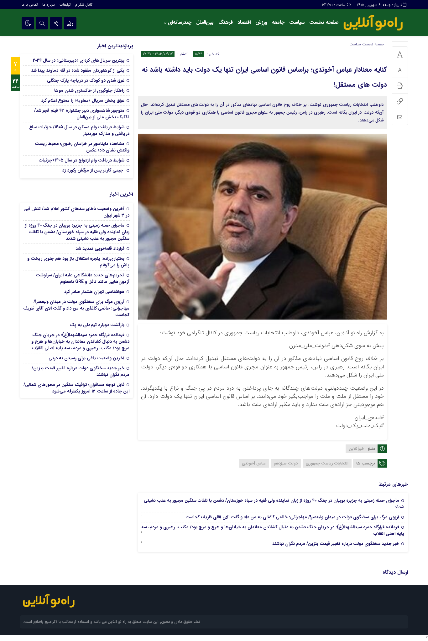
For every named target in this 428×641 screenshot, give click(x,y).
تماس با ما (30, 5)
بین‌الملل (205, 22)
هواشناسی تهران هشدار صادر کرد (94, 291)
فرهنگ (225, 22)
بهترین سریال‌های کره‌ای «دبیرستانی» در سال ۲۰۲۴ (78, 60)
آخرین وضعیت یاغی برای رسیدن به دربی (86, 358)
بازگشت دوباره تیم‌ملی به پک (97, 324)
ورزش (261, 22)
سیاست (297, 22)
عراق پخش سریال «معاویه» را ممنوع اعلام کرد (82, 100)
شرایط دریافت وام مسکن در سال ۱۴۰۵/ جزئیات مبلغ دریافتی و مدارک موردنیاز (79, 130)
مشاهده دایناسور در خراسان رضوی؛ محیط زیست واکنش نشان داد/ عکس (82, 147)
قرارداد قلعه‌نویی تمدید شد (100, 248)
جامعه (278, 22)
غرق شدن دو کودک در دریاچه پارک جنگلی (85, 80)
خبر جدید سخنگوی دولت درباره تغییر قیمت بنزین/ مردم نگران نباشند (335, 543)
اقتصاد (244, 22)
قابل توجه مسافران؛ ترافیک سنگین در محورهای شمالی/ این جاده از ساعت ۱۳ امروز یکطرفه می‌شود (76, 388)
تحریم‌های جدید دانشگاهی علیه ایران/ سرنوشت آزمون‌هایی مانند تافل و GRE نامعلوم (82, 278)
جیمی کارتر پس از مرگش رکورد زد (93, 170)
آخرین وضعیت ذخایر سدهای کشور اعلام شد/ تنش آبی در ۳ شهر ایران (76, 212)
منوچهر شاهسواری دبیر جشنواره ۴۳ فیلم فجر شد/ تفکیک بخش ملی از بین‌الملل (81, 114)
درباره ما (48, 5)
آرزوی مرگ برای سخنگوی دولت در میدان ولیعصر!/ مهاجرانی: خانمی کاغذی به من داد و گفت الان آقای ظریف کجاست (292, 517)
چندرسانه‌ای (179, 22)
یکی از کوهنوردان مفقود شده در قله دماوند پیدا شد (77, 70)
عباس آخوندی (254, 463)
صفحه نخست (324, 22)
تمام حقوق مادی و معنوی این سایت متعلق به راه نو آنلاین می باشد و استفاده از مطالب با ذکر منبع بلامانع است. (111, 622)
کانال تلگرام (83, 5)
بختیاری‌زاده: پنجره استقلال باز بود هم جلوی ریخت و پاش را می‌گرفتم (78, 262)
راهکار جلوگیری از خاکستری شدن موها (89, 90)
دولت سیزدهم (286, 463)
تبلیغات (65, 5)
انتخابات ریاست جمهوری (327, 463)
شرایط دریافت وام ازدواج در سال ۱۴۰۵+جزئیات (81, 160)
